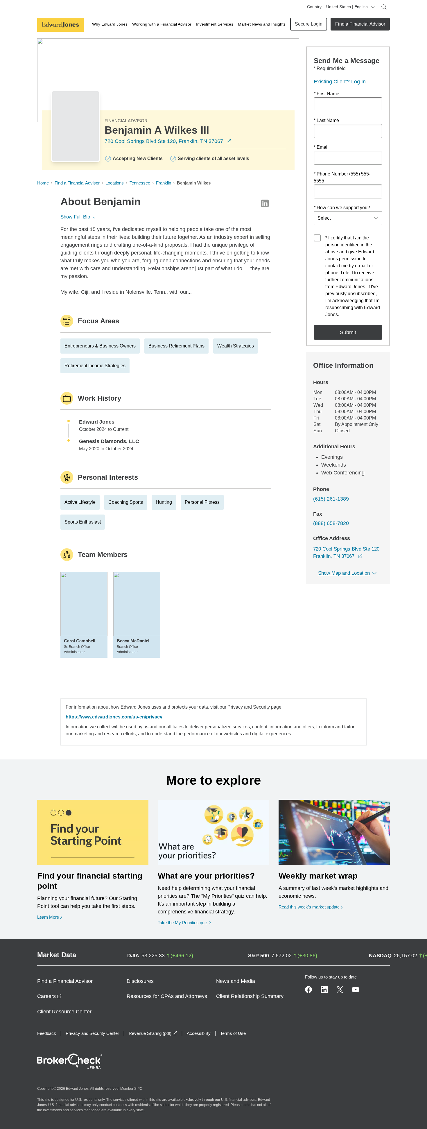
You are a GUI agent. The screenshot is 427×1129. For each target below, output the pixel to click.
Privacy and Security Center (92, 1033)
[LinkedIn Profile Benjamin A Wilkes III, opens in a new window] (265, 203)
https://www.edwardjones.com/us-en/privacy (114, 716)
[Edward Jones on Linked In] (324, 989)
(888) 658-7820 (331, 523)
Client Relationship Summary (250, 996)
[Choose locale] (373, 7)
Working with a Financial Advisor (161, 24)
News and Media (235, 981)
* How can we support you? (342, 207)
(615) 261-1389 (331, 498)
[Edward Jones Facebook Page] (308, 989)
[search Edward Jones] (384, 7)
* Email (321, 147)
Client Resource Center (64, 1012)
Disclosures (140, 981)
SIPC (138, 1089)
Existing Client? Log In (340, 82)
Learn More (49, 917)
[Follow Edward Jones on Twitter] (339, 989)
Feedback (46, 1033)
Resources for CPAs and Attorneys (167, 996)
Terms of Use (233, 1033)
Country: (315, 6)
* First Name (326, 93)
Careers (49, 996)
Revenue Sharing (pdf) (153, 1033)
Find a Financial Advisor (360, 23)
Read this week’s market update (309, 906)
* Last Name (326, 120)
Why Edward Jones (110, 24)
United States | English (347, 6)
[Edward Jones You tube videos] (355, 989)
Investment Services (214, 24)
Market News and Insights (262, 24)
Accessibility (199, 1033)
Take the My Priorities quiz (184, 922)
